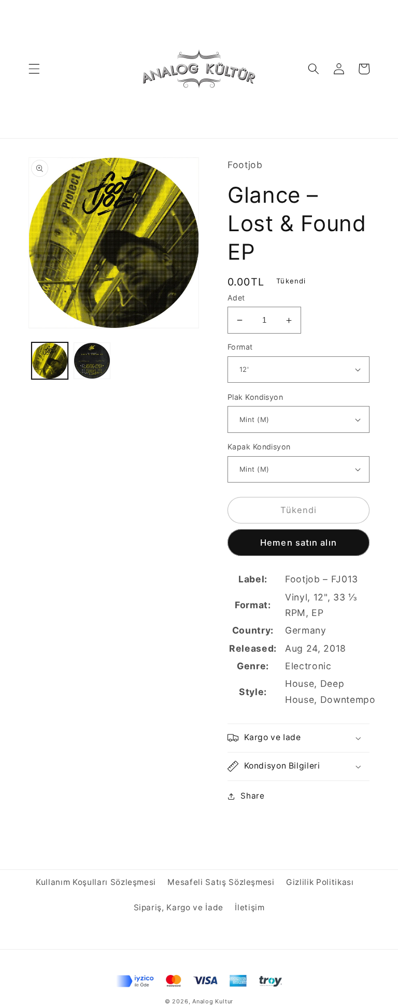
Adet (236, 297)
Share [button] (252, 796)
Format (240, 346)
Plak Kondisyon (255, 397)
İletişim (249, 907)
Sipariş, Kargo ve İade (179, 907)
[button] (34, 68)
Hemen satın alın (298, 542)
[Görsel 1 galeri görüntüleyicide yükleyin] (50, 360)
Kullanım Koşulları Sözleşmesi (96, 882)
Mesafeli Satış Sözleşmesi (221, 882)
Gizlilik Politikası (320, 882)
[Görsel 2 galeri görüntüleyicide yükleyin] (92, 360)
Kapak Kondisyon (259, 446)
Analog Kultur (212, 1001)
